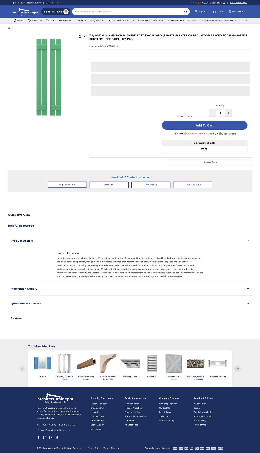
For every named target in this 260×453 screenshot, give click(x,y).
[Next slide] (237, 368)
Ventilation (192, 20)
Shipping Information (203, 416)
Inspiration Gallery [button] (24, 289)
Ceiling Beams (95, 20)
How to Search (132, 403)
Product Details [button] (22, 241)
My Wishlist (96, 412)
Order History (97, 420)
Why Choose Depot (238, 3)
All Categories (131, 425)
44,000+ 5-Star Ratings (212, 3)
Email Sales (109, 184)
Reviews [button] (17, 318)
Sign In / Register (99, 403)
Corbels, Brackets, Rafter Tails (119, 20)
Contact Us (164, 408)
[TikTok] (57, 438)
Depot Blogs (165, 412)
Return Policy (199, 420)
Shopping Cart (97, 408)
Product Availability (134, 408)
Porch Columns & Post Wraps (150, 20)
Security (197, 408)
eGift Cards (96, 429)
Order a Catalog (166, 420)
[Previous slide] (22, 368)
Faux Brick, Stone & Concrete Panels (218, 20)
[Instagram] (51, 438)
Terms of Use (199, 425)
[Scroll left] (242, 20)
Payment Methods (133, 412)
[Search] (186, 11)
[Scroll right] (246, 20)
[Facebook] (38, 438)
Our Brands (130, 420)
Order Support (97, 425)
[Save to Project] (85, 36)
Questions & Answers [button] (26, 303)
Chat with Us (151, 184)
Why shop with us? (168, 403)
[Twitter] (44, 438)
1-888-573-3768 (193, 184)
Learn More (53, 3)
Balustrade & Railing (217, 377)
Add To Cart (205, 125)
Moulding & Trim (175, 20)
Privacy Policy (199, 403)
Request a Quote (67, 184)
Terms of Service (111, 448)
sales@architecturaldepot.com (55, 430)
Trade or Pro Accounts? (136, 416)
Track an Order (97, 416)
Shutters (80, 20)
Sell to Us (163, 416)
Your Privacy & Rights (203, 412)
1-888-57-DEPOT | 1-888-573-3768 (58, 425)
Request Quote (210, 162)
